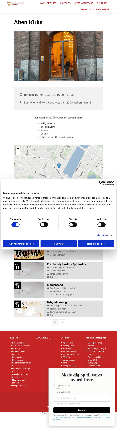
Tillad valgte (58, 243)
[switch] (44, 224)
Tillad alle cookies (96, 243)
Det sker (51, 3)
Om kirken (102, 3)
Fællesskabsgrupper (96, 337)
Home (42, 3)
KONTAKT (15, 337)
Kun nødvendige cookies (21, 243)
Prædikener (102, 9)
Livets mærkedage (83, 3)
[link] (52, 3)
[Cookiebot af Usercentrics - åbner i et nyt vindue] (101, 183)
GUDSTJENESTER (44, 337)
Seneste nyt (87, 9)
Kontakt (65, 3)
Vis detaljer (102, 235)
